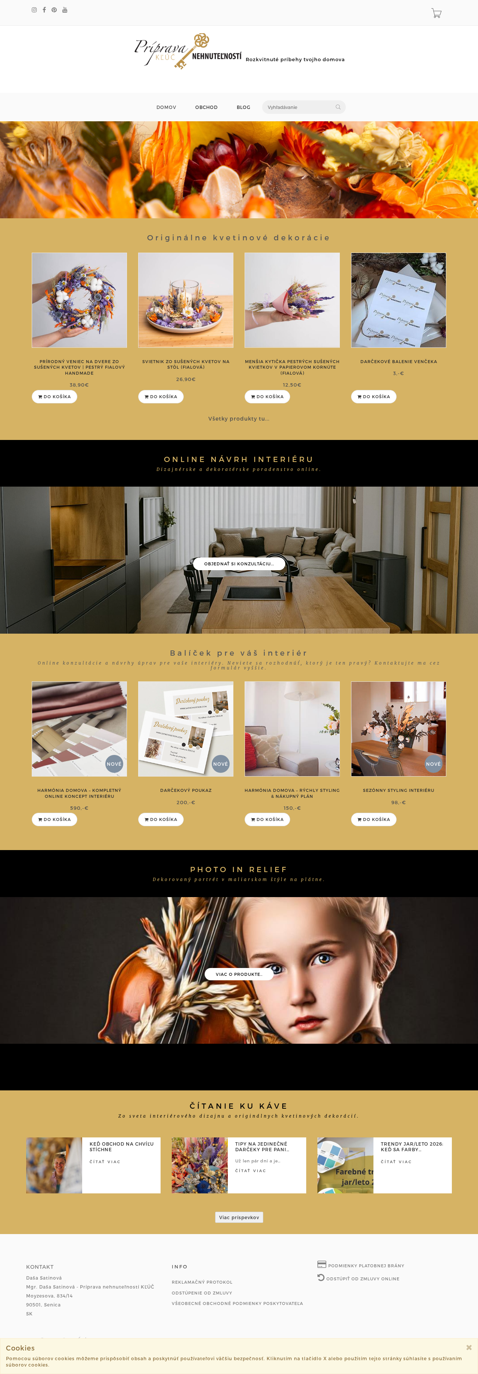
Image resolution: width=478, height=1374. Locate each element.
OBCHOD (206, 107)
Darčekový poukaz (186, 790)
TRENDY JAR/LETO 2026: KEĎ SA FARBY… (412, 1146)
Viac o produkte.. (239, 974)
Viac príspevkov (239, 1217)
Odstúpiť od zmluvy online (362, 1278)
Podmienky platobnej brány (365, 1265)
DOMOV (166, 107)
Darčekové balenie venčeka (398, 361)
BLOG (244, 107)
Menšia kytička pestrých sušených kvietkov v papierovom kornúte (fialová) (292, 367)
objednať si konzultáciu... (239, 563)
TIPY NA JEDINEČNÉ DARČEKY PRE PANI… (262, 1146)
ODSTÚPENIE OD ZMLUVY (202, 1292)
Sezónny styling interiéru (398, 790)
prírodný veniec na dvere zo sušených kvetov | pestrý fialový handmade (79, 367)
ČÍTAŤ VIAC (105, 1161)
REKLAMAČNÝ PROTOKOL (202, 1282)
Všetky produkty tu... (239, 418)
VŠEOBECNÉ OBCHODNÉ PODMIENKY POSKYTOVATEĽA (237, 1303)
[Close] (469, 1347)
